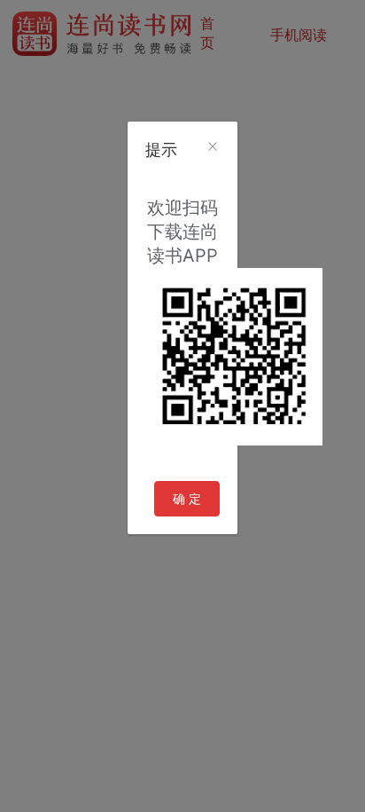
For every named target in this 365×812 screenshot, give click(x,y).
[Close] (213, 147)
